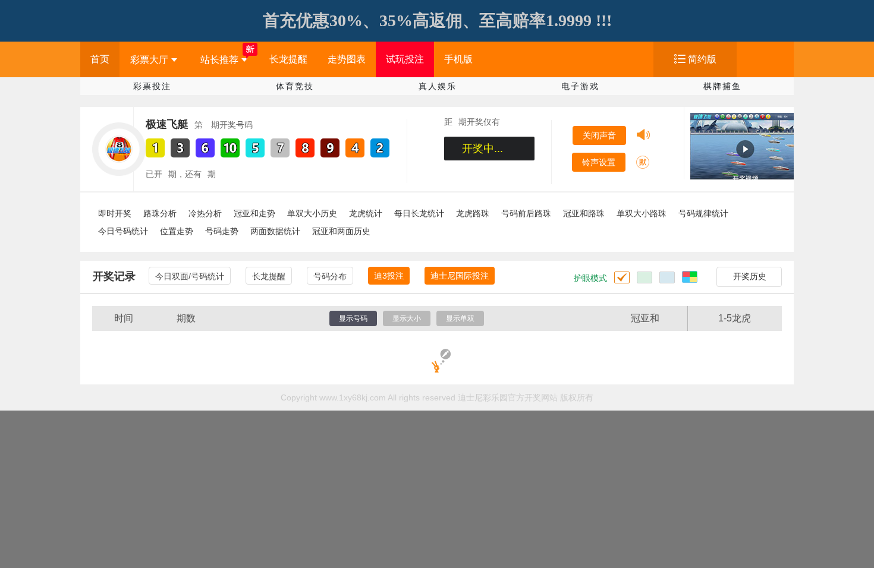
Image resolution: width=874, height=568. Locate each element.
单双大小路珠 (641, 213)
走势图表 (347, 59)
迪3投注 (389, 275)
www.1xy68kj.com (352, 397)
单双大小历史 (312, 213)
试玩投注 (405, 59)
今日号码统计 (123, 231)
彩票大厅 (149, 60)
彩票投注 (152, 86)
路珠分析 (160, 213)
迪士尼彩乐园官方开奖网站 (508, 397)
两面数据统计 (275, 231)
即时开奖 (114, 213)
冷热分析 (205, 213)
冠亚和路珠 (584, 213)
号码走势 (221, 231)
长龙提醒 (288, 59)
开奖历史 (749, 276)
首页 (99, 59)
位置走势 (176, 231)
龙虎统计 (365, 213)
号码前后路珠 (526, 213)
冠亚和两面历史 (341, 231)
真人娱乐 (438, 86)
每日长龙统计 (419, 213)
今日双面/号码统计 (189, 276)
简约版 (702, 59)
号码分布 (330, 276)
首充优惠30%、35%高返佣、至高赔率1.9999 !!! (437, 20)
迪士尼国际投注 (459, 275)
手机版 (458, 59)
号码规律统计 (703, 213)
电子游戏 (580, 86)
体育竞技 (295, 86)
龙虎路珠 (472, 213)
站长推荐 (219, 60)
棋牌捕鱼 (722, 86)
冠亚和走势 (254, 213)
